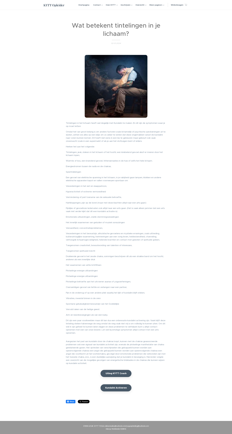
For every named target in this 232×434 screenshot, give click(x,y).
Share (72, 402)
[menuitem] (84, 5)
